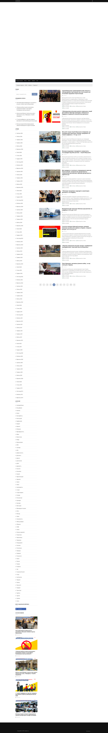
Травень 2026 (19, 142)
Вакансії (18, 426)
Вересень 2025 (20, 168)
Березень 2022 (20, 302)
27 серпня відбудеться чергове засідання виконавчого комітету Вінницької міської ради (27, 120)
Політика (18, 545)
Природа (19, 550)
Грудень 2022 (19, 273)
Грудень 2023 (19, 235)
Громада (18, 447)
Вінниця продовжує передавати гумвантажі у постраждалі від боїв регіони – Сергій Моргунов (76, 151)
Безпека (18, 410)
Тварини (18, 579)
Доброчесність (20, 452)
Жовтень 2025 (20, 165)
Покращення (19, 542)
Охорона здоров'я (21, 532)
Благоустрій (19, 418)
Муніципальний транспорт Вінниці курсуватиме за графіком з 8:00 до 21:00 (77, 209)
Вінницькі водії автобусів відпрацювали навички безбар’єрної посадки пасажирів (26, 124)
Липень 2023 (19, 251)
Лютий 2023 (19, 267)
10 (70, 284)
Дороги (18, 458)
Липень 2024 (19, 213)
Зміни (18, 484)
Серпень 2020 (20, 362)
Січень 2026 (19, 155)
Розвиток (19, 566)
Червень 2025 (20, 178)
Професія (19, 553)
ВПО (18, 444)
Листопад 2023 (20, 238)
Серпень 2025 (20, 171)
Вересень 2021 (20, 321)
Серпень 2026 (20, 133)
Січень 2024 (19, 232)
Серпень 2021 (20, 324)
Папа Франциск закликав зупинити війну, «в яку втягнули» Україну (76, 264)
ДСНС (18, 463)
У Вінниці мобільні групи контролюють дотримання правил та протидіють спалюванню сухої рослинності (25, 109)
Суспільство (19, 577)
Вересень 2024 (20, 206)
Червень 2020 (20, 369)
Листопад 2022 (20, 276)
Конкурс (18, 495)
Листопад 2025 (20, 162)
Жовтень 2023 (20, 241)
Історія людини (20, 492)
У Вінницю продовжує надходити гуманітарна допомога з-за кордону (75, 191)
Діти (17, 450)
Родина (18, 563)
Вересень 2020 (20, 359)
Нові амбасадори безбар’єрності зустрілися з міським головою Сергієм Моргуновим (26, 103)
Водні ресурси (20, 442)
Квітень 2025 (19, 184)
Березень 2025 (20, 187)
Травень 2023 (19, 257)
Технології (19, 585)
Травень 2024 (19, 219)
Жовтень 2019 (20, 394)
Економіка (19, 471)
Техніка (18, 582)
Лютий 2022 (19, 305)
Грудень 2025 (19, 158)
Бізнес (18, 413)
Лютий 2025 (19, 190)
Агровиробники (20, 405)
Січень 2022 (19, 308)
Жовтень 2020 (20, 356)
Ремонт (18, 561)
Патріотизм (19, 534)
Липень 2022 (19, 289)
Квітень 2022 (19, 299)
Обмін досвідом (20, 521)
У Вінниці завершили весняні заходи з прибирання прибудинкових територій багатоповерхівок (77, 246)
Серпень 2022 (20, 286)
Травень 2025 (19, 181)
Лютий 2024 (19, 228)
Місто (25, 80)
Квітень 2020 (19, 375)
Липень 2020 (19, 365)
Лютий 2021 (19, 343)
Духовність (19, 466)
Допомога (19, 455)
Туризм (18, 595)
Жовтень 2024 (20, 203)
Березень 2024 (20, 225)
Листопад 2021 (20, 314)
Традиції (18, 587)
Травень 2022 (19, 295)
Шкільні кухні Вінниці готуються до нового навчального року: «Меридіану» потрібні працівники (26, 115)
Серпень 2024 (20, 209)
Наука (18, 516)
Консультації (19, 497)
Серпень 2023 (20, 248)
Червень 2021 (20, 330)
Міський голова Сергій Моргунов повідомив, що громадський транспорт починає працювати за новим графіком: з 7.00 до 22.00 (76, 133)
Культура (19, 503)
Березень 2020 (20, 378)
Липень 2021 (19, 327)
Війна (18, 434)
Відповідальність (20, 431)
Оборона (19, 524)
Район (29, 80)
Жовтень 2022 (20, 279)
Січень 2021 (19, 346)
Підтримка (19, 540)
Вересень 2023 (20, 244)
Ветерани (19, 429)
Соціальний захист (21, 571)
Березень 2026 (20, 149)
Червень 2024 (20, 216)
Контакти (88, 731)
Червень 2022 (20, 292)
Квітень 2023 (19, 260)
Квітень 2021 (19, 337)
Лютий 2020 (19, 381)
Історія (18, 489)
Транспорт (19, 590)
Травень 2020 (19, 372)
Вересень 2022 (20, 283)
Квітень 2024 (19, 222)
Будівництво (19, 421)
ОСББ (18, 526)
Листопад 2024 (20, 200)
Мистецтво (19, 505)
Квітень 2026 (19, 146)
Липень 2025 (19, 174)
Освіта (18, 529)
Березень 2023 (20, 263)
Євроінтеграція (20, 476)
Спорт (18, 574)
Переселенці (19, 537)
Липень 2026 (19, 136)
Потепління (19, 548)
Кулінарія (19, 500)
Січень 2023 (19, 270)
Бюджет (18, 423)
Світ (37, 80)
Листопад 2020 (20, 353)
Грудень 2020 (19, 349)
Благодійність (20, 415)
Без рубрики (19, 407)
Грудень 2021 (19, 311)
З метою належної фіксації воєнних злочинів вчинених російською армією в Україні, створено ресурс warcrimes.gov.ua (76, 228)
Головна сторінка (19, 80)
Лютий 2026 (19, 152)
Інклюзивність (20, 487)
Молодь (18, 513)
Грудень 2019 (19, 388)
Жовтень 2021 (20, 318)
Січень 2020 (19, 384)
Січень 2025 (19, 193)
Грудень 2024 (19, 197)
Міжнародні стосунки (21, 508)
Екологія (18, 468)
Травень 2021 (19, 334)
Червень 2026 (20, 139)
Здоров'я (19, 479)
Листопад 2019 (20, 391)
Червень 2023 (20, 254)
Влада (18, 439)
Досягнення (19, 460)
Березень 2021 (20, 340)
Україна (33, 80)
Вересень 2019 (20, 397)
